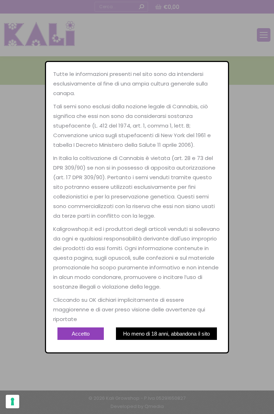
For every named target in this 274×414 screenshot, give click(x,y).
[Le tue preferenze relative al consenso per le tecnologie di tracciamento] (12, 401)
